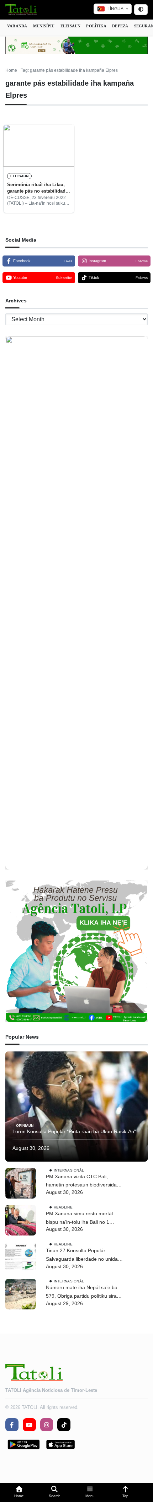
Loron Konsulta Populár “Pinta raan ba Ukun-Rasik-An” (74, 1131)
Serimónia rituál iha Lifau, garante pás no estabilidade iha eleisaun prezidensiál (37, 188)
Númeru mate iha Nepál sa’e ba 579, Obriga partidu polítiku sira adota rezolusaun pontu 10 (81, 1293)
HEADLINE (63, 1207)
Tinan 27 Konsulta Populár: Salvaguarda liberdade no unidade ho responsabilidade (84, 1256)
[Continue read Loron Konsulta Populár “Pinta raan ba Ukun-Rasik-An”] (76, 1106)
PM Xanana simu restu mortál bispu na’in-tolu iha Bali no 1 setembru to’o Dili (79, 1219)
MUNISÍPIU (44, 26)
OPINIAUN (24, 1125)
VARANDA (17, 26)
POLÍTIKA (96, 26)
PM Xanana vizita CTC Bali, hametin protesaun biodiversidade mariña (84, 1182)
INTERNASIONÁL (69, 1170)
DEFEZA (120, 26)
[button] (19, 1492)
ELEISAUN (70, 26)
